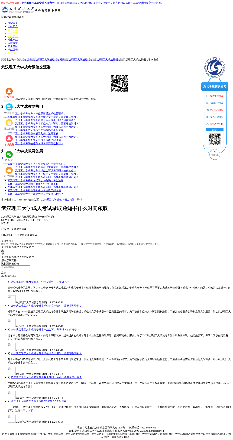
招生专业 (13, 39)
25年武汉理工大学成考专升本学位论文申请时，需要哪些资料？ (43, 117)
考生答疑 (13, 46)
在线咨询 (19, 17)
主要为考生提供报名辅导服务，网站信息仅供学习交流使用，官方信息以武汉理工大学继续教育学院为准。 (82, 2)
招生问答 (69, 199)
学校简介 (13, 26)
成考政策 (13, 43)
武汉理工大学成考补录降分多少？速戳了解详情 (34, 140)
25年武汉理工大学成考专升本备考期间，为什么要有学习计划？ (43, 127)
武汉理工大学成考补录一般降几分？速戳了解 (33, 133)
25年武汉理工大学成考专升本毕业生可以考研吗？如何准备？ (42, 120)
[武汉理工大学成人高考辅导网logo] (31, 14)
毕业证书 (13, 49)
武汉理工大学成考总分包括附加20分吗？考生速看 (35, 130)
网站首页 (13, 23)
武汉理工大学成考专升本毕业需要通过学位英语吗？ (37, 113)
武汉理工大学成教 (51, 199)
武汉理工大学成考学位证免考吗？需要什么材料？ (35, 143)
